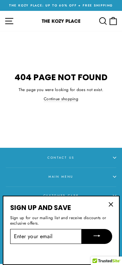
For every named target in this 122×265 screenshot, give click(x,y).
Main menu (61, 176)
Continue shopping (61, 99)
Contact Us (61, 157)
